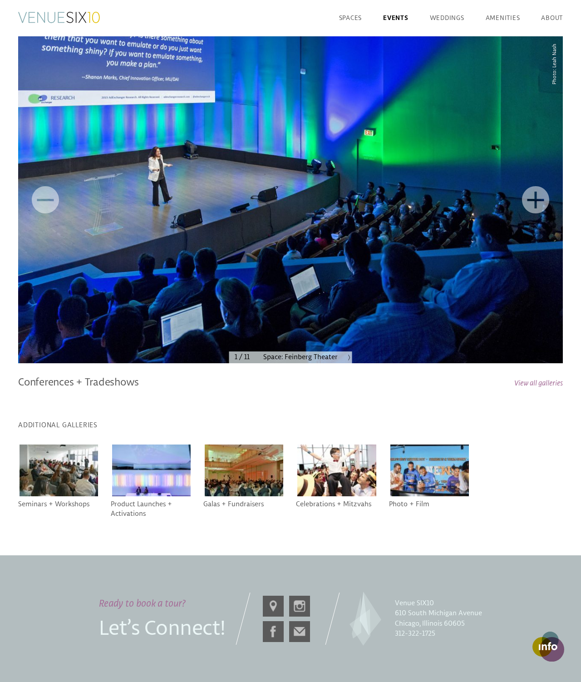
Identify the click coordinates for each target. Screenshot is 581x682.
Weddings (447, 18)
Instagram (299, 606)
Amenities (503, 18)
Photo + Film (409, 504)
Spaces (350, 18)
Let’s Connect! (162, 629)
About (552, 18)
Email (299, 631)
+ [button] (535, 199)
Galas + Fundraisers (233, 504)
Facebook (273, 631)
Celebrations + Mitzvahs (333, 504)
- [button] (45, 199)
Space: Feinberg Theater (300, 357)
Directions (273, 606)
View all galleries (538, 383)
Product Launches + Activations (141, 509)
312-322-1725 (415, 633)
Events (396, 18)
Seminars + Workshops (53, 504)
